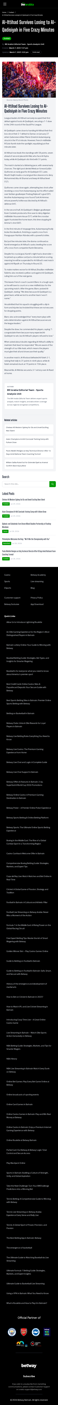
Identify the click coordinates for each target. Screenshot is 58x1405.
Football (11, 12)
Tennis (5, 531)
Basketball (6, 543)
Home (4, 12)
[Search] (52, 484)
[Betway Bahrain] (29, 4)
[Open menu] (5, 4)
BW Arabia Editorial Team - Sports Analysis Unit (24, 44)
